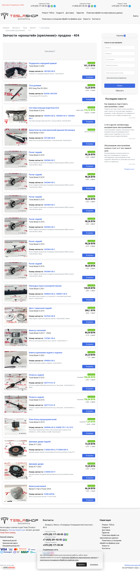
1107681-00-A (49, 338)
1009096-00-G (49, 427)
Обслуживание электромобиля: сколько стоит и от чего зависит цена (118, 148)
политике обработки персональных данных (79, 557)
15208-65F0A (49, 494)
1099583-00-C (49, 361)
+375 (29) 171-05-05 (39, 6)
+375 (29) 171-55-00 (120, 6)
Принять (81, 564)
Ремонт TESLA (48, 13)
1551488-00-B (49, 138)
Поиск (119, 86)
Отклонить (94, 564)
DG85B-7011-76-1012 (64, 427)
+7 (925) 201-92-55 (79, 6)
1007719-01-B (49, 383)
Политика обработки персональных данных (104, 13)
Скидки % (60, 13)
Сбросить (120, 91)
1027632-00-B (49, 316)
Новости (86, 19)
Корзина (120, 36)
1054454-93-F (61, 116)
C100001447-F (49, 472)
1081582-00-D (49, 71)
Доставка (70, 13)
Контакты (96, 19)
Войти (135, 16)
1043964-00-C (49, 160)
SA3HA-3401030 (50, 94)
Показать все (129, 169)
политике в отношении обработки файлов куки (59, 560)
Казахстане (20, 530)
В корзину (89, 77)
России (12, 530)
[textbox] (119, 48)
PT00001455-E (62, 450)
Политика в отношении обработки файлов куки (61, 19)
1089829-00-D (49, 294)
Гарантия (80, 13)
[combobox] (119, 48)
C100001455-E (49, 450)
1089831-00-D (61, 294)
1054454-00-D (49, 116)
